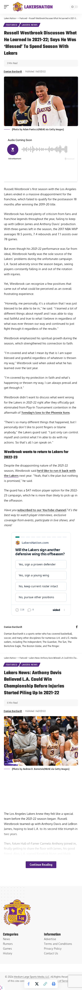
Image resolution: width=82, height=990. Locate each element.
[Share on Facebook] (28, 984)
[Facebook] (76, 627)
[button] (7, 6)
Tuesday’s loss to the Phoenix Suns (45, 412)
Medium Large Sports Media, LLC (31, 976)
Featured (11, 25)
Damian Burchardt (13, 71)
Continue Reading (41, 864)
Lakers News (30, 25)
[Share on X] (37, 984)
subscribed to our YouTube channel (41, 510)
